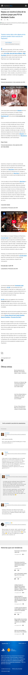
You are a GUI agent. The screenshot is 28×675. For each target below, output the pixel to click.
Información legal (5, 671)
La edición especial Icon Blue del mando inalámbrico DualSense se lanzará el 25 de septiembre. (21, 609)
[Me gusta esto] (23, 554)
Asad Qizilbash (8, 42)
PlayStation (8, 5)
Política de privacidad (17, 668)
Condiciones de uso (5, 668)
